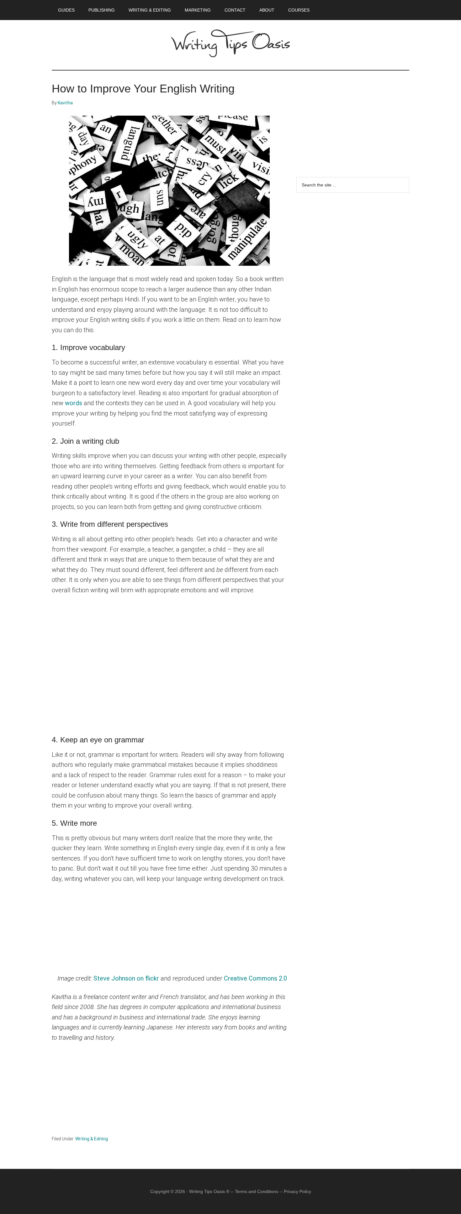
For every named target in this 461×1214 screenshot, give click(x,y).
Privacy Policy (297, 1191)
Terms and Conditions (256, 1191)
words (73, 403)
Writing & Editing (91, 1138)
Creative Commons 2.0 (255, 978)
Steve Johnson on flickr (126, 978)
